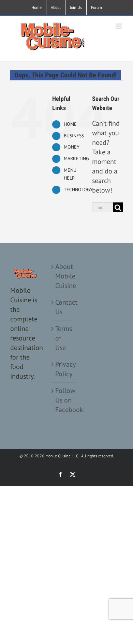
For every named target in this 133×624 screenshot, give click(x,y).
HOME (70, 124)
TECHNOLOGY (78, 189)
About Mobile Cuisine (63, 276)
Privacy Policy (63, 369)
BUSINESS (74, 136)
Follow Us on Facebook (63, 400)
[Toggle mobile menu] (119, 26)
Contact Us (63, 307)
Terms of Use (63, 338)
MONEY (71, 147)
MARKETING (76, 158)
